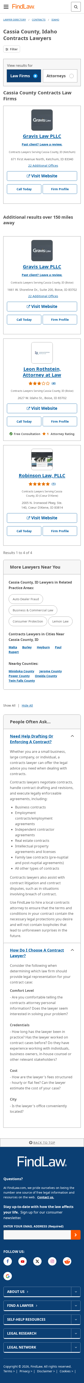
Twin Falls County (22, 681)
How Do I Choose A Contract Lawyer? (37, 953)
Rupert (14, 652)
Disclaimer (45, 1371)
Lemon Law (60, 621)
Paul (58, 647)
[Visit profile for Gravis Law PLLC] (42, 120)
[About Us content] (75, 1291)
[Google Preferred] (7, 1276)
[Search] (76, 7)
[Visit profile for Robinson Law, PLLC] (42, 459)
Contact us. (45, 1197)
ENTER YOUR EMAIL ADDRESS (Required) (33, 1226)
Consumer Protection (28, 621)
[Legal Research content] (75, 1333)
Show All (9, 705)
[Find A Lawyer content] (75, 1305)
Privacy (25, 1371)
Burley (27, 647)
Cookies (66, 1371)
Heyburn (43, 647)
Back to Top (44, 1143)
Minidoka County (21, 671)
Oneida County (46, 676)
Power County (19, 676)
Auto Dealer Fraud (26, 599)
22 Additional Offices (43, 165)
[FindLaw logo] (24, 7)
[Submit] (76, 1235)
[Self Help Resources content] (75, 1319)
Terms (8, 1371)
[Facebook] (7, 1261)
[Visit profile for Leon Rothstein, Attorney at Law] (42, 352)
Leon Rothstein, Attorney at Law (42, 371)
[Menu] (6, 6)
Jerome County (50, 671)
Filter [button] (13, 49)
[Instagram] (52, 1261)
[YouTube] (22, 1261)
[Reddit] (67, 1261)
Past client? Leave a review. (42, 144)
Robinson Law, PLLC (42, 475)
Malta (13, 647)
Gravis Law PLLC (42, 136)
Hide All (27, 705)
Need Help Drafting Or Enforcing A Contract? (31, 739)
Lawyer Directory (14, 19)
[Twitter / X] (37, 1261)
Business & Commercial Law (33, 610)
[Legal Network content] (75, 1347)
